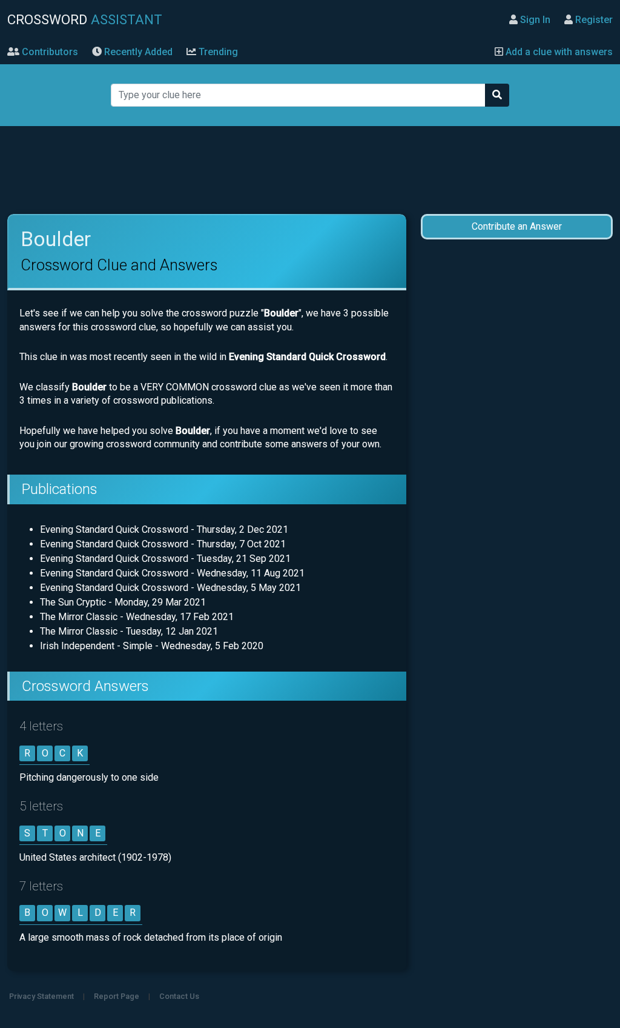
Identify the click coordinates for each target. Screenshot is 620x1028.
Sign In (534, 19)
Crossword (84, 19)
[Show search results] (497, 95)
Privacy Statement (41, 996)
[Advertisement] (309, 170)
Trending (217, 52)
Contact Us (179, 996)
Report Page (116, 996)
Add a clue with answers (558, 52)
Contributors (48, 52)
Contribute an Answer (517, 226)
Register (593, 19)
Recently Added (137, 52)
